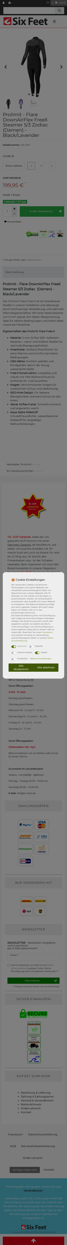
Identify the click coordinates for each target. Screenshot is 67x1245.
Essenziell (22, 646)
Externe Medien (24, 652)
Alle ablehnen (46, 667)
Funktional (22, 658)
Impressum (47, 632)
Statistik (39, 646)
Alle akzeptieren (21, 667)
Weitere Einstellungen (40, 658)
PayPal (44, 652)
